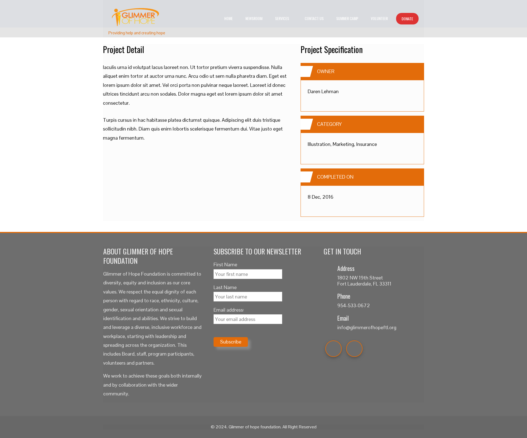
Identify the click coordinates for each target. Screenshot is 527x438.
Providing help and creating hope (136, 32)
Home (228, 18)
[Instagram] (354, 348)
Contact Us (314, 18)
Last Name (225, 287)
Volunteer (379, 18)
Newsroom (253, 18)
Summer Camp (347, 18)
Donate (407, 18)
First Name (225, 264)
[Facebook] (333, 348)
